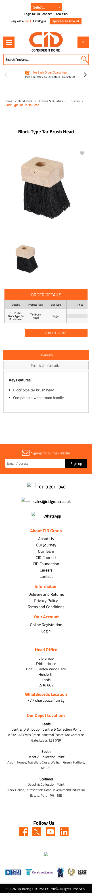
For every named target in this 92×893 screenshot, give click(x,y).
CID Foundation (46, 564)
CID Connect (46, 557)
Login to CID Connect (38, 13)
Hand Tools (25, 101)
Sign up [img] (76, 463)
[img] (23, 831)
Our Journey (46, 545)
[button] (84, 59)
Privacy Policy (46, 600)
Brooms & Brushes (50, 101)
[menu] (9, 42)
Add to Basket (56, 332)
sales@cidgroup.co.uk (52, 501)
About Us (62, 13)
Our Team (46, 551)
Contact (46, 576)
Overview (46, 355)
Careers (46, 570)
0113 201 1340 (52, 487)
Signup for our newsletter (50, 453)
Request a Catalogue (28, 21)
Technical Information (46, 365)
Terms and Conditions (46, 607)
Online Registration (46, 625)
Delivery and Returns (46, 594)
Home (8, 101)
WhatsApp (52, 516)
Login (46, 631)
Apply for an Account (65, 21)
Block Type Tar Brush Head (21, 104)
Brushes (74, 101)
